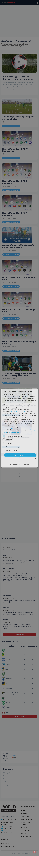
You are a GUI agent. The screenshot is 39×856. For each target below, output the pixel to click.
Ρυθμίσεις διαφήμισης (9, 428)
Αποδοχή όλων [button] (20, 455)
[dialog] (19, 428)
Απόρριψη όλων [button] (20, 460)
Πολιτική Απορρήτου (14, 432)
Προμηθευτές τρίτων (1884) (18, 411)
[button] (19, 464)
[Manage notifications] (34, 852)
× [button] (35, 390)
